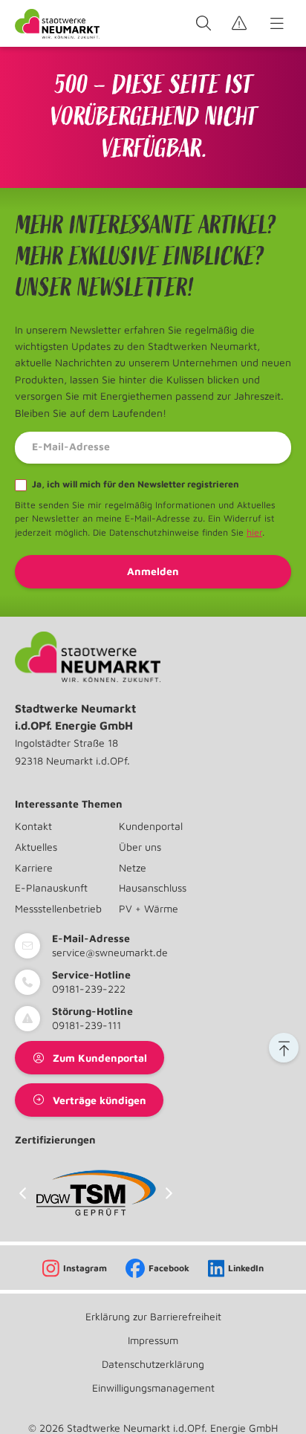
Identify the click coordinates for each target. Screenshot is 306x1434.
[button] (284, 1047)
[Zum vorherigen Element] (22, 1193)
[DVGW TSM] (96, 1193)
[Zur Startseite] (57, 23)
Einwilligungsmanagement (153, 1387)
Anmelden (153, 571)
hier (254, 532)
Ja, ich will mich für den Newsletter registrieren (134, 484)
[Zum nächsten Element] (169, 1193)
